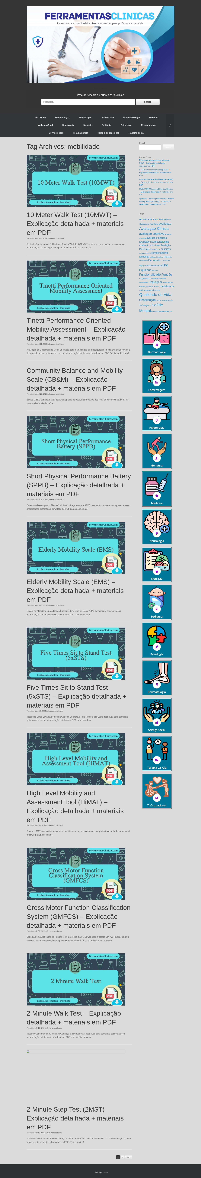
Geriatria (153, 117)
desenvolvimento (153, 265)
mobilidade (167, 286)
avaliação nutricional (149, 245)
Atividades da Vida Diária (148, 224)
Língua (164, 282)
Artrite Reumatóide (161, 219)
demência (143, 261)
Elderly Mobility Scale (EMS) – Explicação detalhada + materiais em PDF (75, 590)
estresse (155, 270)
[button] (170, 125)
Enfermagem (85, 117)
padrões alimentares (146, 290)
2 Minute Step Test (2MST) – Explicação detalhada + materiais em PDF (75, 1118)
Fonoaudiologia (131, 117)
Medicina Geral (45, 125)
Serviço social (56, 133)
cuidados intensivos (156, 257)
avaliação (165, 223)
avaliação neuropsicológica (154, 241)
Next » (128, 1157)
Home (43, 117)
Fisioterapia (108, 117)
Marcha (170, 282)
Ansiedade (145, 219)
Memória (156, 287)
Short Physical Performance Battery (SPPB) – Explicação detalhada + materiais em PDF (79, 485)
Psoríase (156, 290)
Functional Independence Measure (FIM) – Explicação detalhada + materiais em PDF (154, 163)
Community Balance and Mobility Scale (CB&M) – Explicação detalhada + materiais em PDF (75, 379)
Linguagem (155, 281)
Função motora (144, 278)
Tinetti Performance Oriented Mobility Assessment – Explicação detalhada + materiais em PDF (76, 329)
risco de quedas (161, 300)
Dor (165, 265)
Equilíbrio (145, 270)
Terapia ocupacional (108, 133)
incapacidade (143, 282)
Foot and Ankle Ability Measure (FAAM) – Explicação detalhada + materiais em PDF (156, 182)
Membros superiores (146, 287)
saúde (170, 300)
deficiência (168, 257)
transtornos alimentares (160, 311)
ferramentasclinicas (56, 238)
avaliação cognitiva (151, 233)
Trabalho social (136, 133)
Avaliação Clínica (154, 228)
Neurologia (68, 125)
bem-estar (156, 249)
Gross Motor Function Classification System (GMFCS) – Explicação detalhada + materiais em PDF (79, 916)
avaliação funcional (156, 237)
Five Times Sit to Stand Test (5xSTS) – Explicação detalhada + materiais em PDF (76, 696)
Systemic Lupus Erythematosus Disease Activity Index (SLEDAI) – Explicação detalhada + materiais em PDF (156, 201)
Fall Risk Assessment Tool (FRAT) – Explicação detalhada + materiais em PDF (155, 173)
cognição (166, 249)
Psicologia (126, 125)
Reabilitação (147, 300)
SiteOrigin (98, 1172)
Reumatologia (148, 125)
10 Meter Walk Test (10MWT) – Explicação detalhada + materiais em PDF (75, 223)
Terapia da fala (80, 133)
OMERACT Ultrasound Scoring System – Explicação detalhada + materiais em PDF (156, 192)
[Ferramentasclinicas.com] (100, 44)
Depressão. (155, 260)
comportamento (145, 253)
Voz (171, 311)
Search (148, 102)
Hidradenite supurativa (158, 278)
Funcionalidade (150, 274)
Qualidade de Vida (155, 294)
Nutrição (87, 125)
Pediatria (106, 125)
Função (166, 274)
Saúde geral (145, 305)
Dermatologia (62, 117)
